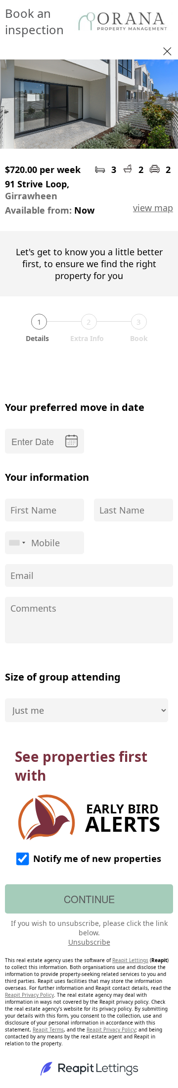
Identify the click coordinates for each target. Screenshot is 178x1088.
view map (153, 208)
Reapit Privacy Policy (29, 994)
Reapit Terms (48, 1029)
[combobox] (16, 543)
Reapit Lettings (130, 960)
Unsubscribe (89, 942)
